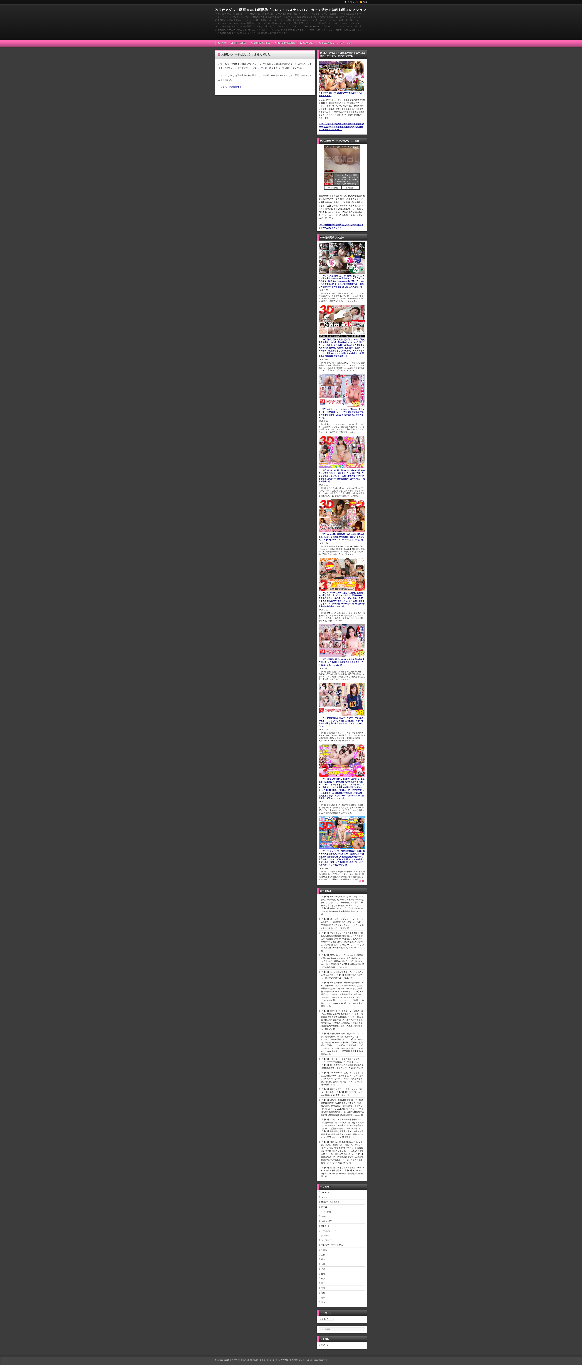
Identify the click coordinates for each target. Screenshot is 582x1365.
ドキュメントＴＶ (329, 1231)
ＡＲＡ (324, 1197)
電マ (323, 1302)
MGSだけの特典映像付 (331, 1202)
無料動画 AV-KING (261, 43)
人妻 (323, 1264)
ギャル (324, 1216)
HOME (223, 43)
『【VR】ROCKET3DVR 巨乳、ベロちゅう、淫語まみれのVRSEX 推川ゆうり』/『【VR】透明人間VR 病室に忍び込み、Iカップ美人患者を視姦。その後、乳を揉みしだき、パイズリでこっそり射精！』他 (342, 1079)
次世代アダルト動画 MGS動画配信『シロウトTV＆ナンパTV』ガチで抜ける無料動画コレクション (290, 10)
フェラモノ (326, 1240)
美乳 (323, 1288)
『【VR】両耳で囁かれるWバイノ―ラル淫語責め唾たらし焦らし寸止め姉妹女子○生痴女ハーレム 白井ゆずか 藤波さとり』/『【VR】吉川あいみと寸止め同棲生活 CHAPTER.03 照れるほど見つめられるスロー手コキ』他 (342, 961)
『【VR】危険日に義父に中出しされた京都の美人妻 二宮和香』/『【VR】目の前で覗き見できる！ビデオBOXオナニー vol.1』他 (342, 975)
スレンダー (326, 1226)
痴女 (323, 1278)
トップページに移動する (230, 87)
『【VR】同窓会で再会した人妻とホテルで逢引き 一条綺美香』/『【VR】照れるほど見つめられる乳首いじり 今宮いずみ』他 (342, 1092)
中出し (324, 1250)
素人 (323, 1283)
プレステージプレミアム (332, 1245)
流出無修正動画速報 (286, 43)
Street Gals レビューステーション (336, 43)
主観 (323, 1255)
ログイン (325, 1345)
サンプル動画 (240, 43)
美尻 (323, 1293)
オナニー (325, 1207)
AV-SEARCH (308, 43)
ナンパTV (325, 1235)
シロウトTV (326, 1221)
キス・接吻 (326, 1211)
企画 (323, 1269)
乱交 (323, 1259)
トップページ (256, 68)
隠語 (323, 1297)
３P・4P (325, 1192)
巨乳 (323, 1274)
